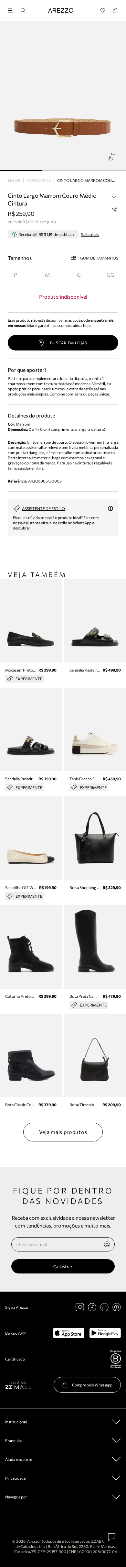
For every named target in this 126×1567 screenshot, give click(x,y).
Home (14, 180)
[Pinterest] (116, 1307)
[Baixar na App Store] (68, 1333)
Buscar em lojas (69, 342)
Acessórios (38, 180)
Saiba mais (90, 234)
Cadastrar (62, 1266)
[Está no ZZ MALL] (18, 1385)
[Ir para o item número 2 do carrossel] (105, 170)
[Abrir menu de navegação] (12, 9)
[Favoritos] (102, 10)
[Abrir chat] (112, 1537)
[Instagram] (80, 1307)
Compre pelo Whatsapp (92, 1385)
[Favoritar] (114, 196)
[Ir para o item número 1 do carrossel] (63, 170)
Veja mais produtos (63, 1132)
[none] (107, 1244)
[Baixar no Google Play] (105, 1333)
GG (110, 275)
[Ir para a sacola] (115, 10)
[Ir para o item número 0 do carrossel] (21, 170)
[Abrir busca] (23, 10)
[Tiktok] (104, 1307)
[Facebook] (92, 1307)
